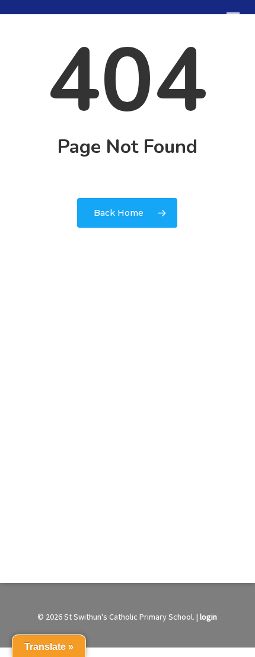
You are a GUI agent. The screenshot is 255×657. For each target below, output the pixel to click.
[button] (233, 17)
